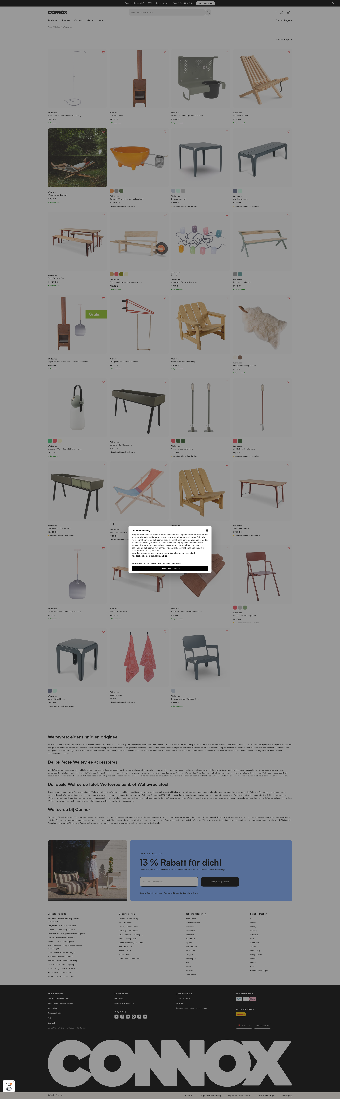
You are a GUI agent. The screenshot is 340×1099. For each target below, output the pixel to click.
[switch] (9, 1089)
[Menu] (13, 1082)
